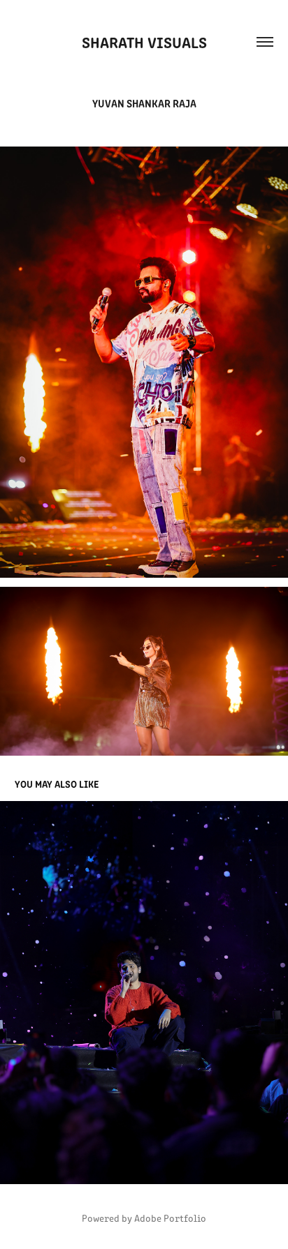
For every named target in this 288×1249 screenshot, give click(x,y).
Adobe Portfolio (170, 1218)
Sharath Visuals (144, 41)
